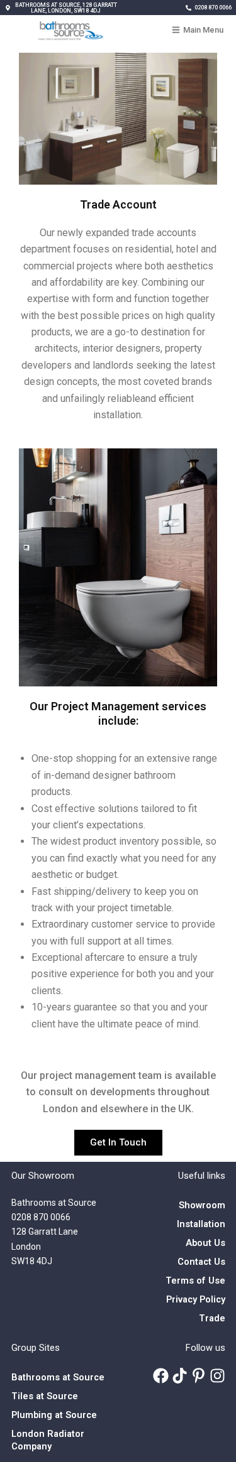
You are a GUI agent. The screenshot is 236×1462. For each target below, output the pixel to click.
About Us (205, 1242)
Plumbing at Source (54, 1415)
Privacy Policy (195, 1299)
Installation (201, 1224)
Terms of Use (195, 1280)
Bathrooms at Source (57, 1377)
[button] (61, 8)
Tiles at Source (44, 1396)
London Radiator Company (47, 1440)
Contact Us (201, 1261)
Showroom (202, 1205)
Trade (212, 1318)
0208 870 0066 (40, 1217)
